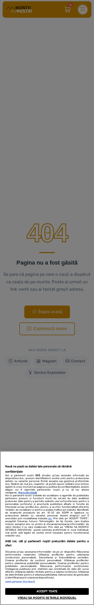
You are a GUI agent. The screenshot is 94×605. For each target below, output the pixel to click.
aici (50, 518)
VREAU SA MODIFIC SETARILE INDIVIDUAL (46, 598)
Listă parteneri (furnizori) (20, 581)
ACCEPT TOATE (47, 591)
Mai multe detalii (27, 492)
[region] (47, 528)
